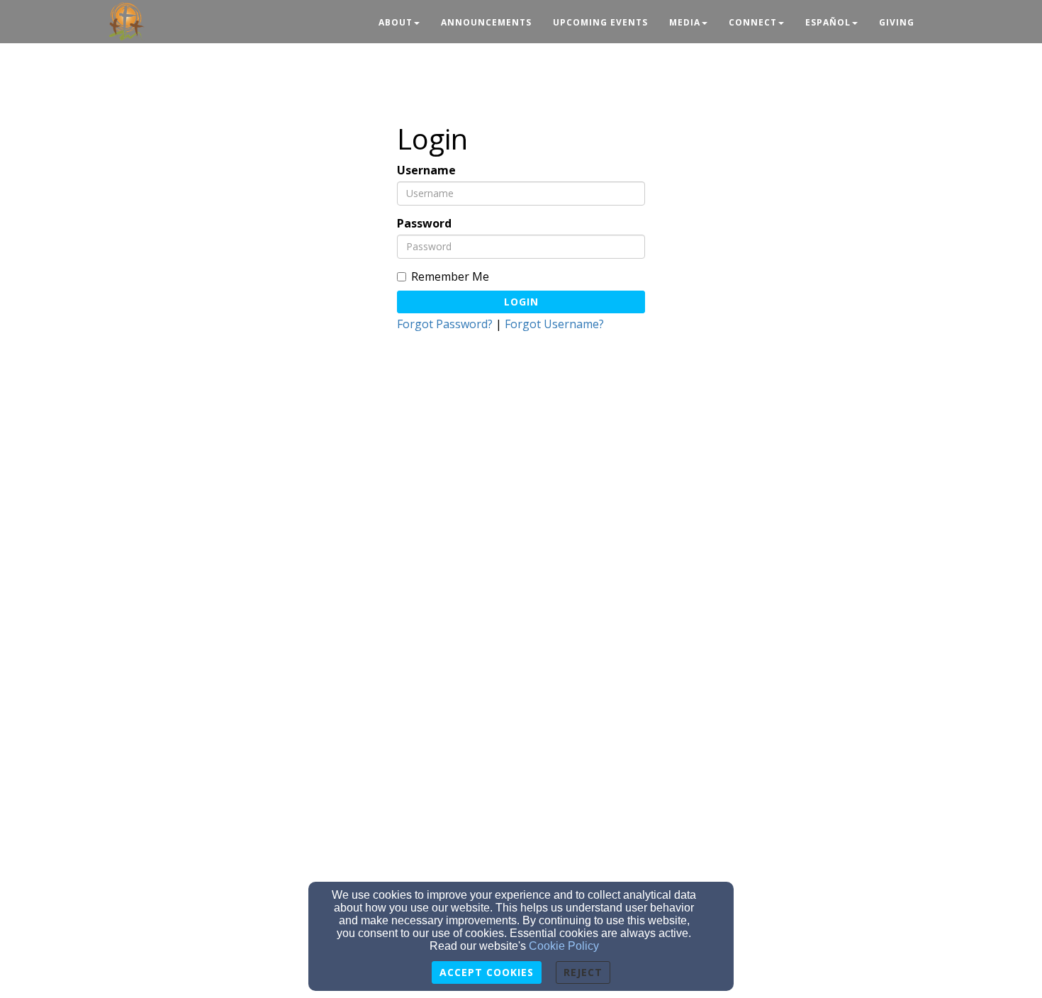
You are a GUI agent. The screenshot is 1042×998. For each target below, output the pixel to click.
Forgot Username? (554, 324)
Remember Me (450, 276)
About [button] (396, 22)
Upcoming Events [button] (600, 22)
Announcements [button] (486, 22)
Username (426, 170)
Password (424, 223)
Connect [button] (753, 22)
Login (521, 301)
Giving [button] (896, 22)
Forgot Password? (445, 324)
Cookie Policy (564, 946)
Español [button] (828, 22)
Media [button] (684, 22)
